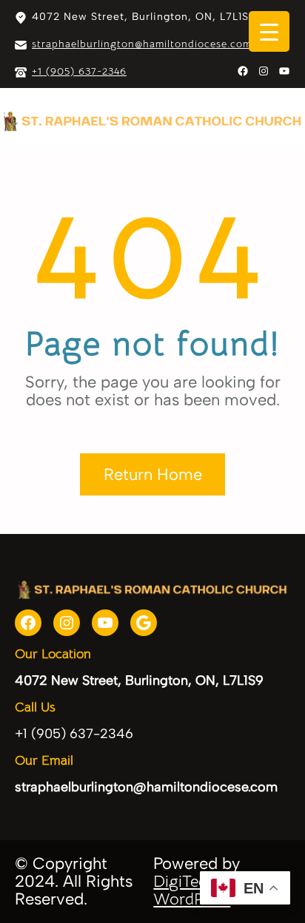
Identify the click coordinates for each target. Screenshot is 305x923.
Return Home (153, 474)
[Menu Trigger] (269, 31)
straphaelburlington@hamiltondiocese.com (142, 43)
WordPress (191, 899)
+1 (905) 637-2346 (79, 71)
